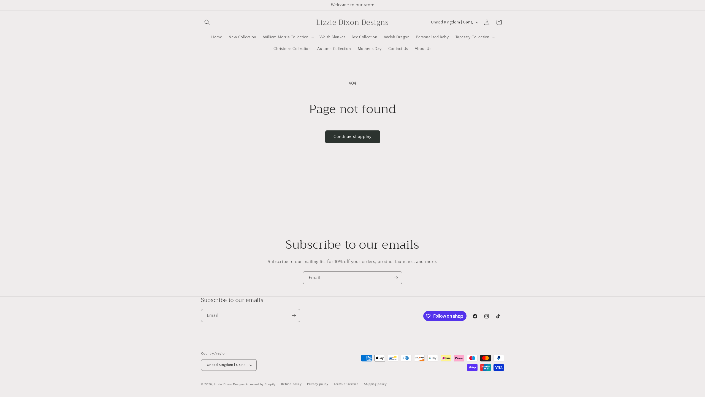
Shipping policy (375, 384)
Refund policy (291, 384)
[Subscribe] (396, 277)
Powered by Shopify (261, 384)
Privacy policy (317, 384)
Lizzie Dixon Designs (229, 384)
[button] (207, 22)
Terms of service (346, 384)
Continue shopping (352, 136)
